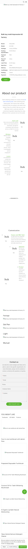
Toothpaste (5, 417)
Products (18, 417)
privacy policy (10, 543)
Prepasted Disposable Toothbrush (12, 463)
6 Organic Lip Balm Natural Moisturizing (10, 511)
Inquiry (5, 79)
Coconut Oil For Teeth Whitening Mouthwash (12, 486)
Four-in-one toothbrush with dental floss (13, 440)
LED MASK (12, 417)
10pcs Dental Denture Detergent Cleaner (11, 535)
